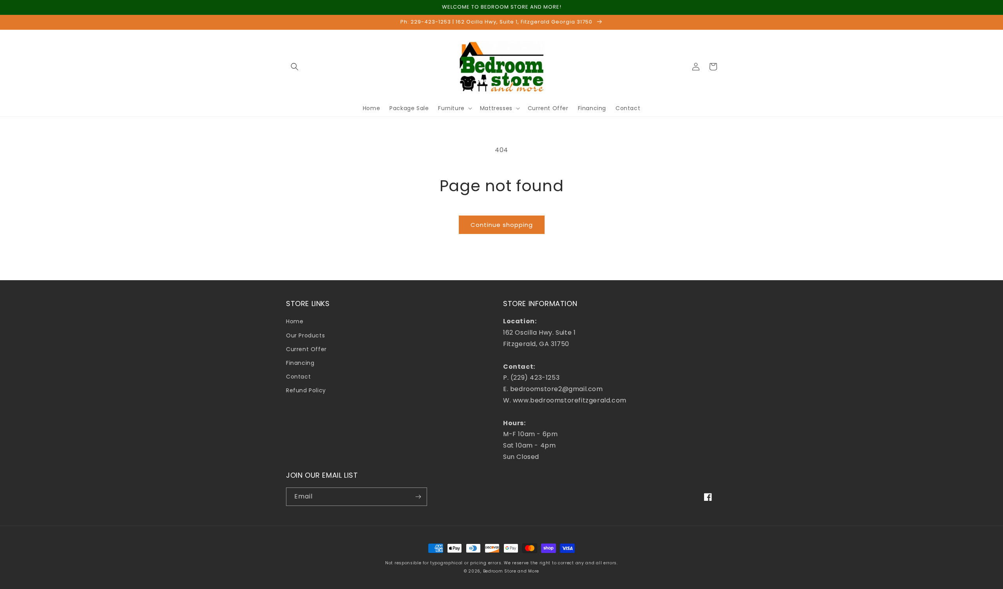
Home (294, 321)
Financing (300, 363)
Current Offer (306, 349)
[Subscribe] (418, 497)
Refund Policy (306, 390)
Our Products (305, 335)
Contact (298, 377)
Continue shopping (502, 225)
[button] (294, 66)
